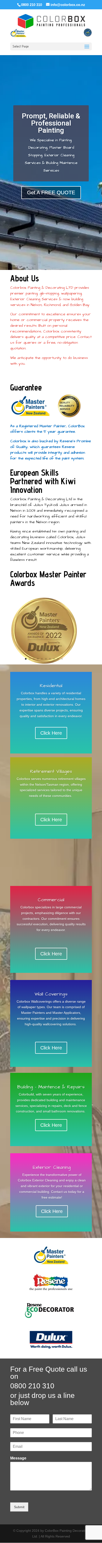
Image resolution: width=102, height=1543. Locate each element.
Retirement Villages (51, 771)
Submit (19, 1507)
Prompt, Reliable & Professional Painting (51, 123)
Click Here (51, 733)
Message (18, 1458)
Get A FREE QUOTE (51, 192)
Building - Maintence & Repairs (51, 1087)
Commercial (51, 899)
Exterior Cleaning (52, 1167)
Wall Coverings (51, 994)
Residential (51, 685)
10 (62, 659)
